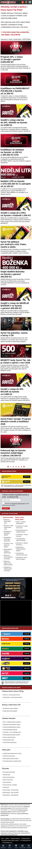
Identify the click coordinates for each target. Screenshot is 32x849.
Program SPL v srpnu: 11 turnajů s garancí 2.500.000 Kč (12, 59)
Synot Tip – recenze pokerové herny (11, 694)
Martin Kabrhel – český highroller (10, 795)
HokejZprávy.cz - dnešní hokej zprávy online (8, 539)
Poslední (24, 466)
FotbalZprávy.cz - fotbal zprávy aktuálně (8, 533)
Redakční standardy (15, 838)
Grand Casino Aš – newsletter (10, 784)
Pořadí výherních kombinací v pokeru (11, 724)
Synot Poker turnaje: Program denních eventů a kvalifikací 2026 (16, 421)
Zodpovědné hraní (5, 813)
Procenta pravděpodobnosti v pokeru (11, 727)
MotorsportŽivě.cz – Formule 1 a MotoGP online (8, 551)
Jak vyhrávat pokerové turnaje (10, 729)
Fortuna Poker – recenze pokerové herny (12, 697)
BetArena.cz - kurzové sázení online (7, 521)
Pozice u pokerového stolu (9, 737)
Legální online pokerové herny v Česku (12, 753)
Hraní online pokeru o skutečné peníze (12, 761)
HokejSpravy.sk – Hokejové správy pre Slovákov (8, 569)
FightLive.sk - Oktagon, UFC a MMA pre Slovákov (8, 563)
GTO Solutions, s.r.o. (8, 842)
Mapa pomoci (17, 833)
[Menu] (30, 2)
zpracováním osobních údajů (18, 503)
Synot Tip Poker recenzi (9, 18)
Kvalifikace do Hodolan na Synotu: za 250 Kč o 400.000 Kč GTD (12, 152)
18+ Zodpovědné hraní (25, 840)
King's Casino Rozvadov (9, 777)
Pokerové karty (6, 774)
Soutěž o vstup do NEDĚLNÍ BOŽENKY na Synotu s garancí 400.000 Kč (15, 305)
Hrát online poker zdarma (9, 756)
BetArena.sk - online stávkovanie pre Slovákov (8, 557)
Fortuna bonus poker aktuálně (10, 711)
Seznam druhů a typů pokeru (10, 742)
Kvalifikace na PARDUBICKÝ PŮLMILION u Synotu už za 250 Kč (15, 91)
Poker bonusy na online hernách (10, 758)
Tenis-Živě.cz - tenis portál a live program (8, 545)
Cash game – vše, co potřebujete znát (12, 732)
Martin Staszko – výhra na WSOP (10, 792)
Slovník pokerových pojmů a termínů (11, 734)
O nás (2, 838)
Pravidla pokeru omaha (8, 739)
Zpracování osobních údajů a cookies (10, 840)
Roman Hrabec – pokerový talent (10, 790)
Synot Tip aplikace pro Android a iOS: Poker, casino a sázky (14, 244)
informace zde (4, 825)
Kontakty (7, 838)
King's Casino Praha (8, 779)
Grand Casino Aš (7, 782)
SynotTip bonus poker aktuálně (10, 708)
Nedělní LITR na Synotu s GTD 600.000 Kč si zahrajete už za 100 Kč (16, 183)
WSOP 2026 (6, 787)
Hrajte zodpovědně (5, 818)
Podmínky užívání (26, 838)
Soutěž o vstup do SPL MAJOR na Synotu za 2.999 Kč (12, 391)
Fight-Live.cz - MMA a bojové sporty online (8, 527)
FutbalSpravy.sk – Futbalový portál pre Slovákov (20, 549)
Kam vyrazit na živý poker (9, 772)
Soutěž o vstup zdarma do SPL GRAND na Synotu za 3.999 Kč (14, 122)
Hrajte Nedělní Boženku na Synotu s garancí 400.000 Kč (12, 274)
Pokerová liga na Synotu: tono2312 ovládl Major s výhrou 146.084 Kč (13, 453)
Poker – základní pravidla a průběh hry (12, 722)
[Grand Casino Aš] (13, 598)
